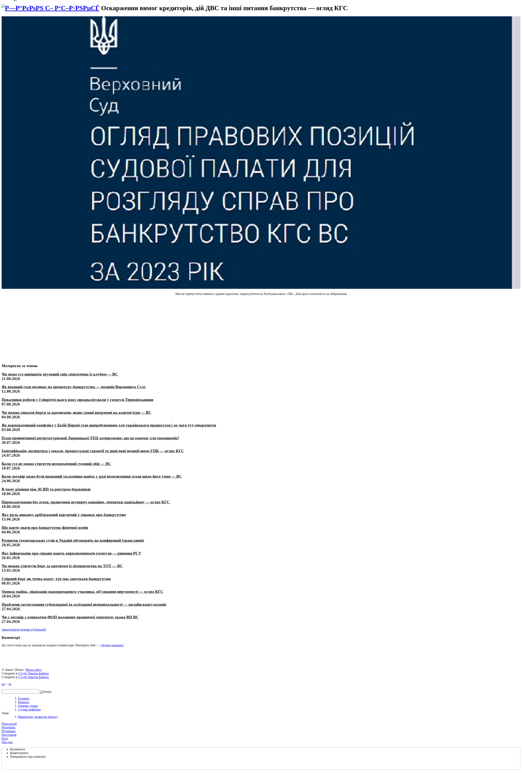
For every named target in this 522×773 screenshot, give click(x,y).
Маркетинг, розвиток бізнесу (38, 717)
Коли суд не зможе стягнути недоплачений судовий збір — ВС (56, 464)
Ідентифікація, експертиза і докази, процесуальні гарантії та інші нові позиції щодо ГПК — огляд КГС (93, 451)
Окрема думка (28, 706)
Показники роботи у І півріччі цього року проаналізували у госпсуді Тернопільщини (77, 400)
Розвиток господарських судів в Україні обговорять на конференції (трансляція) (73, 540)
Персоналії (9, 723)
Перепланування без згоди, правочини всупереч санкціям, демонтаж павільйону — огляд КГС (86, 502)
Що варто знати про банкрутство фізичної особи (45, 527)
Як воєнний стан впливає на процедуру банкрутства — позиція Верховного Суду (74, 387)
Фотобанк (8, 727)
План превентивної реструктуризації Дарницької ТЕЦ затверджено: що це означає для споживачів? (90, 438)
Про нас (7, 742)
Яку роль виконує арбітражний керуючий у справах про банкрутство (64, 515)
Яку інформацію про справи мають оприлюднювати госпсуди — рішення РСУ (71, 553)
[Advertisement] (32, 329)
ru (10, 684)
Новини (23, 702)
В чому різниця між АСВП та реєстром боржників (46, 489)
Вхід (5, 738)
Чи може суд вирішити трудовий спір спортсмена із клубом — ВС (60, 374)
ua (3, 684)
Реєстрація (9, 734)
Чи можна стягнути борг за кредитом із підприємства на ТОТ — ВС (62, 566)
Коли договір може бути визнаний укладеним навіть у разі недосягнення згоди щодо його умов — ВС (92, 476)
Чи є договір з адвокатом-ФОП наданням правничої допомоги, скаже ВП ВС (70, 617)
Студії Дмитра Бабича (33, 673)
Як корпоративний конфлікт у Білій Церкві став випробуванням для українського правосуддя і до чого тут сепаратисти (109, 425)
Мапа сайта (33, 669)
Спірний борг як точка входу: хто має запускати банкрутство (56, 579)
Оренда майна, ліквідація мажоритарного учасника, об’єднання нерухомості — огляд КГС (82, 591)
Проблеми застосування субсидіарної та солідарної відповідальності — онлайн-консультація (84, 604)
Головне (23, 698)
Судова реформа (29, 709)
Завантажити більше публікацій (24, 629)
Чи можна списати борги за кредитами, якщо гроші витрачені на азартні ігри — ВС (76, 412)
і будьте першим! (112, 645)
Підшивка (8, 731)
